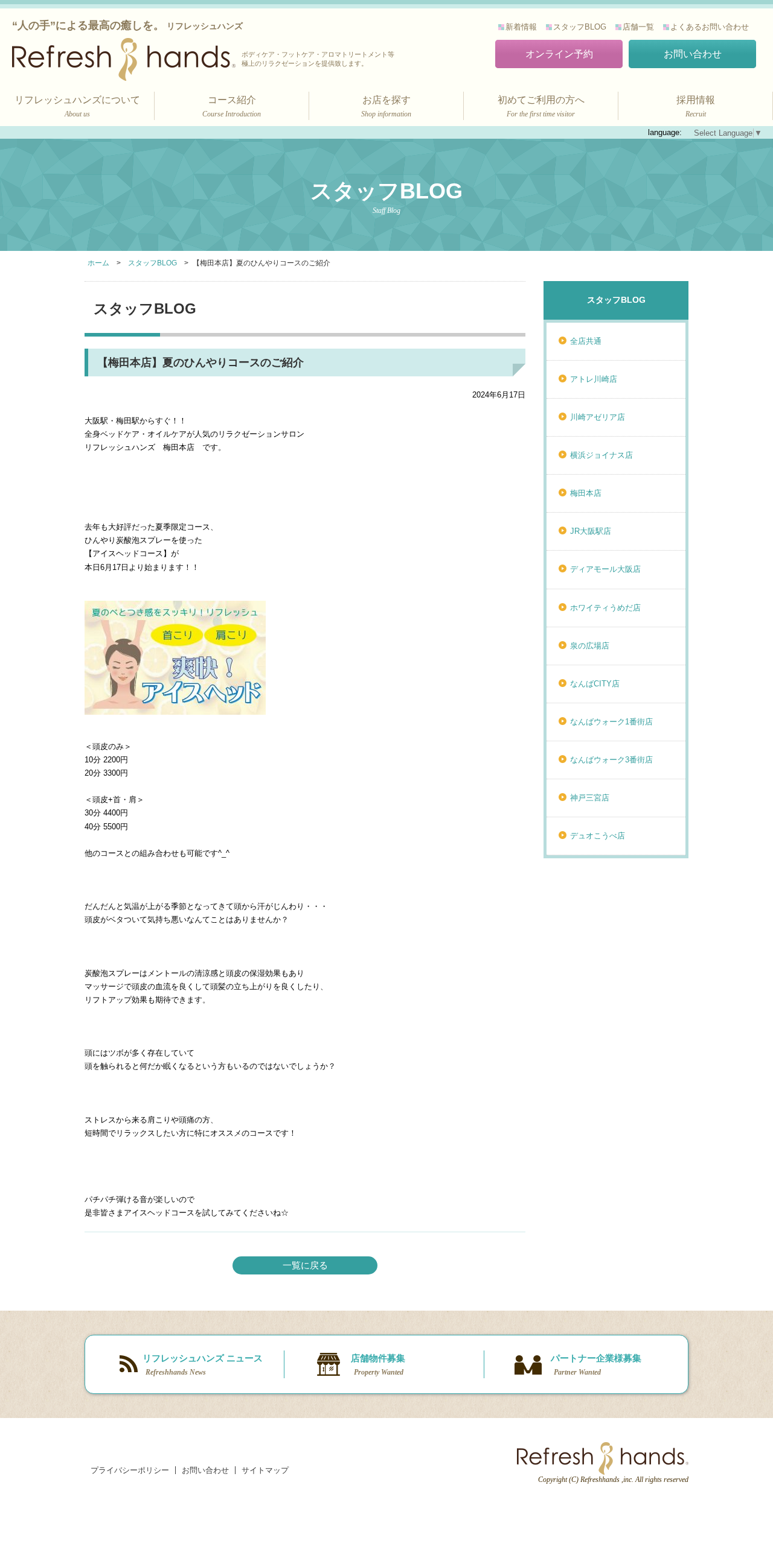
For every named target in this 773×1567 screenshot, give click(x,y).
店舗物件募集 (378, 1364)
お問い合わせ (693, 54)
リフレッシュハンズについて (77, 106)
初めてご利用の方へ (541, 106)
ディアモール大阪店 (605, 569)
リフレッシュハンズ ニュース (203, 1364)
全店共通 (585, 341)
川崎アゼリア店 (597, 417)
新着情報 (521, 26)
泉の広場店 (589, 645)
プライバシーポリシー (130, 1470)
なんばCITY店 (595, 683)
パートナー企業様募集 (596, 1364)
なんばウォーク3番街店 (611, 759)
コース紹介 (231, 106)
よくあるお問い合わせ (709, 26)
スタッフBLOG (579, 26)
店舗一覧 (638, 26)
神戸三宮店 (589, 797)
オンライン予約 (559, 54)
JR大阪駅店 (590, 531)
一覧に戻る (305, 1265)
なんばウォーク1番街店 (611, 721)
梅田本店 (585, 493)
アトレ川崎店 (593, 379)
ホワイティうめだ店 (605, 607)
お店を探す (386, 106)
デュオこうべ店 (597, 835)
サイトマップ (265, 1470)
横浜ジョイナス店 (601, 455)
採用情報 (695, 106)
